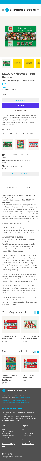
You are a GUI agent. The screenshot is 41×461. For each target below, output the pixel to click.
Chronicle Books (9, 90)
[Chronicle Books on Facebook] (3, 453)
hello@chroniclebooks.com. (22, 397)
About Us (4, 429)
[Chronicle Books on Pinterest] (8, 453)
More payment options (20, 110)
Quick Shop (11, 329)
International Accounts (8, 435)
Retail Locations (26, 435)
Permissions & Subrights (8, 444)
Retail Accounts (6, 433)
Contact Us (25, 429)
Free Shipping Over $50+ (20, 2)
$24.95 (24, 341)
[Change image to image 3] (29, 63)
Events (3, 446)
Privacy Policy (5, 400)
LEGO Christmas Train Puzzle (13, 166)
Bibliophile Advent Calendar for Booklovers (17, 160)
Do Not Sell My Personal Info (18, 400)
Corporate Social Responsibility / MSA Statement (15, 402)
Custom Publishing (27, 442)
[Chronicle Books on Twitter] (5, 453)
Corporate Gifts (6, 442)
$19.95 (4, 341)
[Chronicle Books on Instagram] (11, 453)
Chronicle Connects (7, 431)
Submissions (25, 440)
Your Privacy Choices (28, 444)
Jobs (23, 438)
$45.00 (4, 383)
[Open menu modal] (3, 10)
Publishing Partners (7, 438)
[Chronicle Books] (20, 10)
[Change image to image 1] (6, 63)
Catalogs (4, 440)
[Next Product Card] (38, 312)
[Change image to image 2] (17, 63)
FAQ (23, 431)
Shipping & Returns (27, 433)
